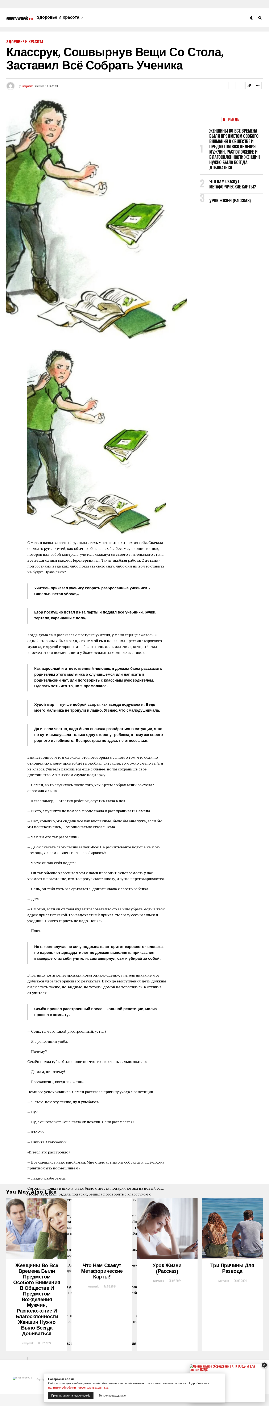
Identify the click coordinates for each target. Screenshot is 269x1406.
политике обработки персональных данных (78, 1387)
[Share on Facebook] (232, 85)
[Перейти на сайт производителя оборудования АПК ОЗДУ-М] (227, 1383)
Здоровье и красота (58, 17)
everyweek (27, 86)
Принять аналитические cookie (70, 1395)
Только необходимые (112, 1395)
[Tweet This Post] (240, 85)
